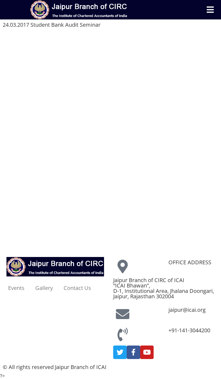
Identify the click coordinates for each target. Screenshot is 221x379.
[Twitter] (120, 352)
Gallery (44, 288)
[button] (210, 10)
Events (16, 288)
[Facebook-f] (133, 352)
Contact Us (77, 288)
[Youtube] (147, 352)
